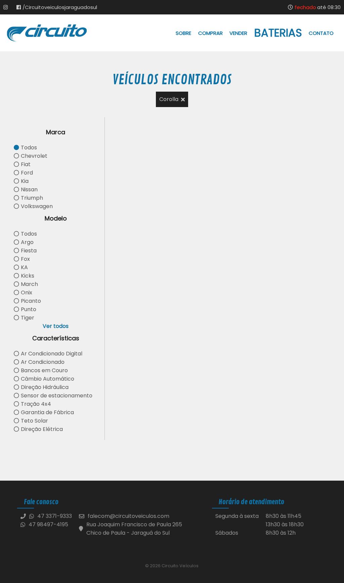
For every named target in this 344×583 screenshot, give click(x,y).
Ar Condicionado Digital (51, 353)
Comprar (210, 33)
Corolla (168, 99)
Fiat (26, 164)
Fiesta (29, 250)
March (29, 284)
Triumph (32, 198)
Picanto (31, 301)
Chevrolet (34, 156)
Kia (25, 181)
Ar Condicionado (42, 362)
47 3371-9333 (54, 516)
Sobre (183, 33)
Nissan (29, 189)
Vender (238, 33)
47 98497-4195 (48, 524)
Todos (29, 147)
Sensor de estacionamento (56, 395)
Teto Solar (34, 421)
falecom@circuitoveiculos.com (128, 516)
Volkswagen (37, 206)
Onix (26, 292)
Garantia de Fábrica (47, 412)
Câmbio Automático (47, 379)
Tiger (27, 318)
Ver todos (56, 326)
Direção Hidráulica (45, 387)
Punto (28, 309)
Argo (27, 242)
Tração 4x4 (36, 404)
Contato (321, 33)
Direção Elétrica (42, 429)
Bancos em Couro (44, 370)
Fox (25, 259)
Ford (27, 173)
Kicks (27, 276)
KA (24, 267)
